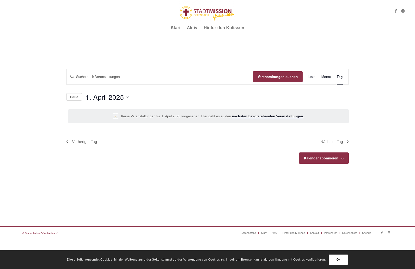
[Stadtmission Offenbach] (207, 11)
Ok (338, 259)
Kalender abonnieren (321, 158)
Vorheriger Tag (84, 142)
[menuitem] (176, 28)
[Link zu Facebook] (395, 10)
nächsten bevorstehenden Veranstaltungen (267, 116)
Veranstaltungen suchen (278, 76)
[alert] (208, 116)
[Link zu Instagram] (403, 10)
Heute (74, 97)
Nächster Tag (331, 142)
